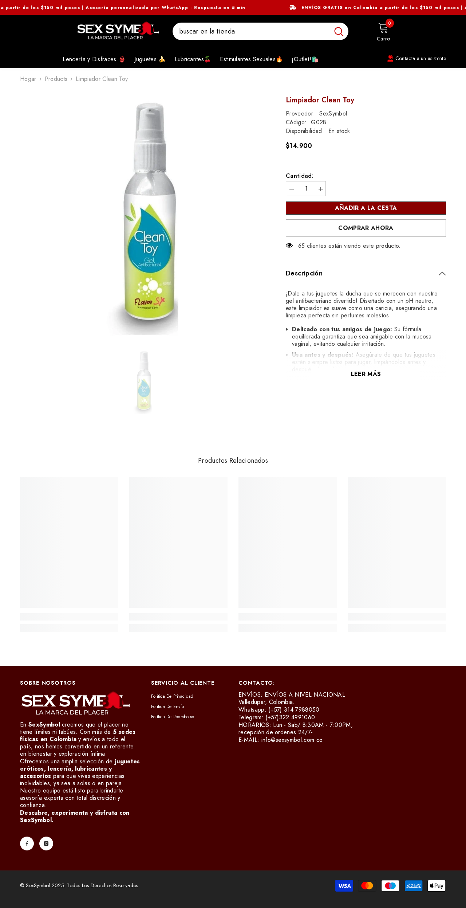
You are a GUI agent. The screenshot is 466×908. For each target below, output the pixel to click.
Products (56, 79)
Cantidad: (299, 176)
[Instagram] (46, 843)
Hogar (28, 79)
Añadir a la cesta (364, 208)
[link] (69, 617)
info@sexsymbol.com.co (292, 740)
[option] (142, 218)
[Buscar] (260, 31)
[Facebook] (27, 843)
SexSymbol (333, 113)
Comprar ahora (365, 228)
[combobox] (251, 31)
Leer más (366, 374)
